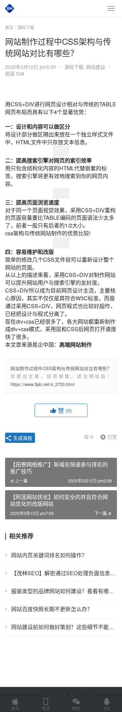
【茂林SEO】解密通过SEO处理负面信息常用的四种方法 (64, 573)
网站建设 (95, 66)
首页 (9, 27)
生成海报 (22, 437)
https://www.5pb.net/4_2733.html (43, 384)
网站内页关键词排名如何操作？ (49, 555)
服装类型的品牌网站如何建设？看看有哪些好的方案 (64, 591)
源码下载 (73, 66)
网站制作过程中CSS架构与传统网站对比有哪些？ (61, 368)
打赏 (107, 436)
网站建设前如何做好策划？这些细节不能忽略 (64, 627)
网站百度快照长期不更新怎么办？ (52, 609)
